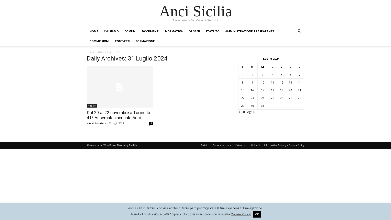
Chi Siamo (111, 31)
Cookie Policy (241, 214)
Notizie (92, 105)
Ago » (251, 112)
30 (252, 106)
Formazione (145, 41)
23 (252, 98)
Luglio (110, 52)
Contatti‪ (122, 41)
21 (299, 90)
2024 (100, 52)
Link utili (255, 145)
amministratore (96, 123)
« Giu (241, 112)
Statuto (212, 31)
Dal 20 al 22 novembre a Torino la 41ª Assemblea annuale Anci (118, 115)
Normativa (174, 31)
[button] (299, 32)
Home (94, 31)
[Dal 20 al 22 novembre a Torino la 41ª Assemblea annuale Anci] (120, 87)
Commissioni (99, 41)
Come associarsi (222, 145)
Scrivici (205, 145)
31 (262, 106)
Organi (194, 31)
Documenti (150, 31)
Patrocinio (241, 145)
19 (281, 90)
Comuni (130, 31)
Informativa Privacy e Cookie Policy (284, 145)
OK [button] (257, 214)
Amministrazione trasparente (249, 31)
